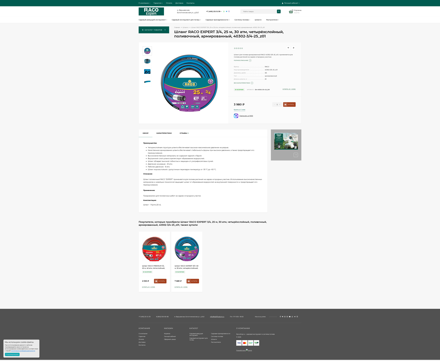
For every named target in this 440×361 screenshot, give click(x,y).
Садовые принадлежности (220, 333)
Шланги (214, 339)
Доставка (179, 3)
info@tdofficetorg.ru (217, 317)
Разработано (241, 350)
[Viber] (229, 11)
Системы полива (217, 336)
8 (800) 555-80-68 (162, 317)
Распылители (216, 342)
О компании (144, 3)
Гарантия (157, 3)
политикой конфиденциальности (23, 351)
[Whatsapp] (224, 11)
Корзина (167, 333)
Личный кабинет (170, 336)
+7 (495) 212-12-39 (213, 11)
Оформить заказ (170, 339)
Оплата (169, 3)
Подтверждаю (12, 354)
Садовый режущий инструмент (196, 334)
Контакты (190, 3)
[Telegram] (226, 11)
